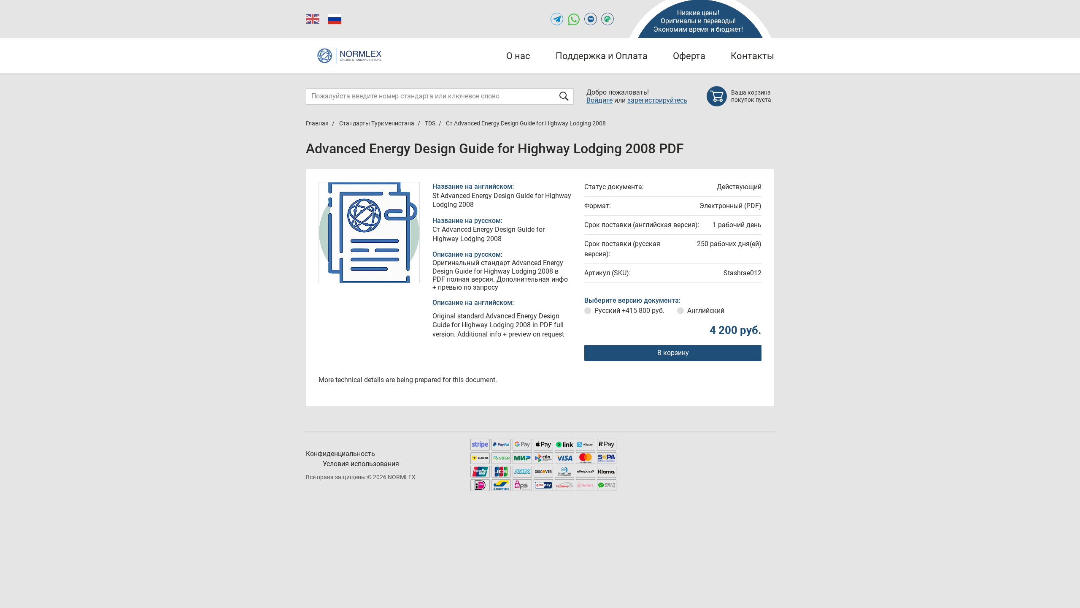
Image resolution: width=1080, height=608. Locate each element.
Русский (629, 311)
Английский (705, 311)
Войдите (599, 100)
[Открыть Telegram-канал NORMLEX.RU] (557, 19)
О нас (518, 56)
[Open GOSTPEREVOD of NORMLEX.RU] (607, 19)
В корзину (673, 353)
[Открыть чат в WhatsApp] (573, 19)
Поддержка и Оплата (602, 56)
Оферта (689, 56)
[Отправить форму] (564, 96)
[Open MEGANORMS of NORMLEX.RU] (590, 19)
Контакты (752, 56)
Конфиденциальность (340, 454)
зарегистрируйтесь (657, 100)
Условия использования (361, 464)
